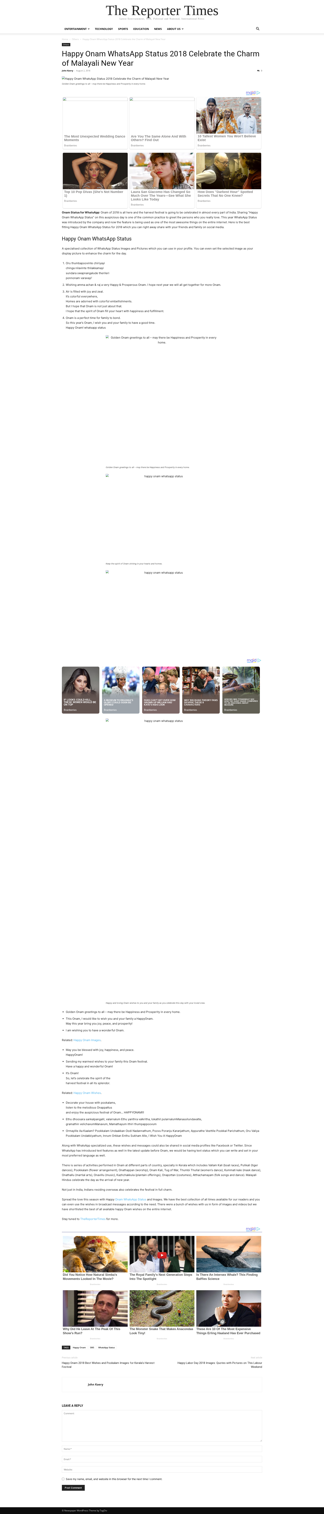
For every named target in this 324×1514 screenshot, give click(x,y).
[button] (257, 29)
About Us (174, 29)
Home (65, 39)
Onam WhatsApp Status (130, 1199)
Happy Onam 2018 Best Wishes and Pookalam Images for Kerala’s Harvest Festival (108, 1365)
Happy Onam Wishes (87, 1093)
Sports (123, 29)
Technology (104, 29)
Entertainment (75, 29)
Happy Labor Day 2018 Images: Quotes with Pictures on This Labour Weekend (220, 1365)
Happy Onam (79, 1347)
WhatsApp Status (106, 1347)
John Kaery (67, 70)
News (158, 29)
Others (75, 39)
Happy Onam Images (87, 1040)
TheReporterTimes (93, 1219)
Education (141, 29)
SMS (92, 1347)
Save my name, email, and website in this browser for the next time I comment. (114, 1479)
